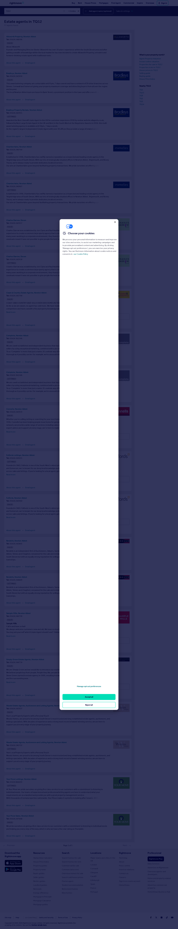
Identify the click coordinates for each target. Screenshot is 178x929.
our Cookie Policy (81, 254)
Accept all (89, 697)
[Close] (115, 222)
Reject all (89, 705)
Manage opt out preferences (89, 686)
